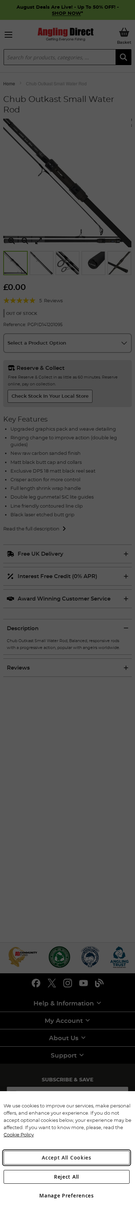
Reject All (66, 1176)
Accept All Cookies (66, 1157)
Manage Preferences (66, 1195)
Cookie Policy (19, 1134)
